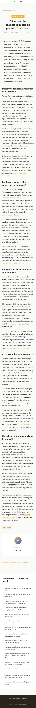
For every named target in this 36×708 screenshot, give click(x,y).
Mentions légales (14, 698)
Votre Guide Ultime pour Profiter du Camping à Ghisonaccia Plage (15, 609)
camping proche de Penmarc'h (13, 263)
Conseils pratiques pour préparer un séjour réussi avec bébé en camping (17, 676)
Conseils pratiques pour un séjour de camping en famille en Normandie (15, 602)
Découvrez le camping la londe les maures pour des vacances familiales (17, 663)
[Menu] (21, 1)
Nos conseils (12, 10)
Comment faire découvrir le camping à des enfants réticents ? (17, 648)
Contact (24, 698)
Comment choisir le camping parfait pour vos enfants (17, 595)
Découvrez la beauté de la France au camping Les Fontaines (15, 641)
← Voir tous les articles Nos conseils (15, 562)
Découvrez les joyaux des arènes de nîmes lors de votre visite (17, 628)
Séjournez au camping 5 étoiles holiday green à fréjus (16, 615)
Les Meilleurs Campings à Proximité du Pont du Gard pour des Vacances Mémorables (16, 656)
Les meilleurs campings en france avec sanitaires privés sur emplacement (16, 622)
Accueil (4, 10)
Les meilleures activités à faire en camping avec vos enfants (17, 670)
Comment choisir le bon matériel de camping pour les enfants (15, 635)
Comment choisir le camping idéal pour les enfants (17, 683)
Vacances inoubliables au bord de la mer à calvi (17, 589)
